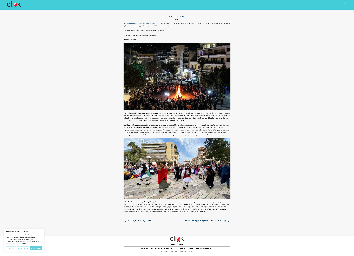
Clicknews (165, 251)
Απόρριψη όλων (23, 248)
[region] (24, 240)
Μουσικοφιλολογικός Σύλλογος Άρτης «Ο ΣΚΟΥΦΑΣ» (142, 23)
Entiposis (180, 251)
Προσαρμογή (11, 248)
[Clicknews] (14, 6)
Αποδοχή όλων (36, 248)
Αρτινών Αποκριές (177, 16)
